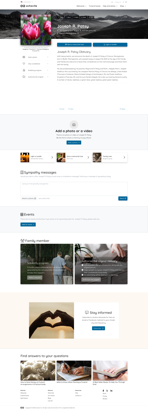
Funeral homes (94, 6)
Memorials (51, 393)
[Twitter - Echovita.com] (107, 391)
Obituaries (80, 6)
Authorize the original (91, 279)
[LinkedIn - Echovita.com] (111, 391)
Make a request (35, 278)
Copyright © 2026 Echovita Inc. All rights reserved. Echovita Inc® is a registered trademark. (50, 408)
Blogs (49, 398)
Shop (122, 6)
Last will (50, 401)
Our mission (51, 395)
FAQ (112, 2)
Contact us (118, 2)
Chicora (62, 33)
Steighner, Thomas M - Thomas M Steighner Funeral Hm (36, 50)
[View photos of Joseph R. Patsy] (36, 30)
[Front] (29, 6)
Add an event (27, 224)
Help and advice (109, 6)
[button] (27, 2)
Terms (104, 393)
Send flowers (24, 398)
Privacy (105, 396)
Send (122, 198)
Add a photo (73, 142)
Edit (126, 17)
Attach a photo (28, 198)
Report (123, 109)
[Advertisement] (92, 95)
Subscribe (97, 328)
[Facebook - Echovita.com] (103, 391)
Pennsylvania (71, 33)
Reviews (105, 399)
